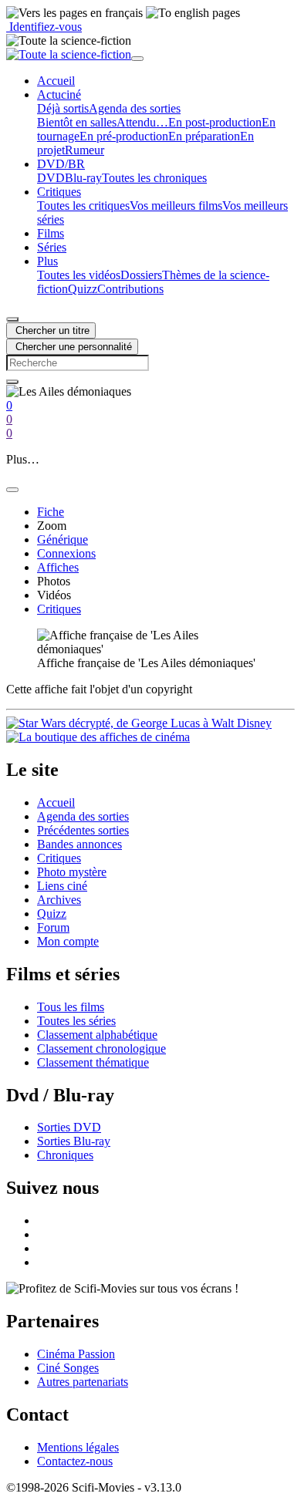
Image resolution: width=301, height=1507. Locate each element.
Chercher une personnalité (72, 346)
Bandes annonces (79, 844)
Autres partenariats (82, 1381)
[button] (59, 94)
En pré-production (123, 136)
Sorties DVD (69, 1127)
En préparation (204, 136)
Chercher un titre (51, 330)
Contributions (130, 288)
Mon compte (68, 941)
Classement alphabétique (97, 1034)
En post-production (215, 122)
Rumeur (84, 150)
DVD (51, 177)
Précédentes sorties (83, 830)
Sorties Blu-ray (73, 1141)
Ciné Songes (68, 1367)
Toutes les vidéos (78, 275)
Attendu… (142, 122)
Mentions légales (78, 1447)
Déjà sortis (63, 108)
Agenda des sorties (135, 108)
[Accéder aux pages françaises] (74, 13)
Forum (53, 927)
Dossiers (141, 275)
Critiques (59, 858)
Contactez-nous (75, 1461)
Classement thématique (93, 1062)
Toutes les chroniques (154, 177)
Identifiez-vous (44, 26)
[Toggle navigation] (137, 58)
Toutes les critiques (83, 205)
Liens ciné (62, 885)
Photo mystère (72, 871)
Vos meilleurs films (176, 205)
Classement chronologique (101, 1048)
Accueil (56, 802)
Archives (59, 899)
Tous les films (70, 1006)
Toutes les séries (76, 1020)
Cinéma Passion (76, 1353)
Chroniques (65, 1154)
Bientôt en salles (77, 122)
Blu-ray (83, 177)
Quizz (82, 288)
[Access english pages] (193, 13)
